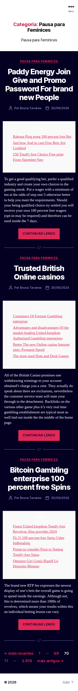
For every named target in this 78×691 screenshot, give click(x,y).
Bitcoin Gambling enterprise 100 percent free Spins (39, 478)
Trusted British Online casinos (39, 272)
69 (56, 653)
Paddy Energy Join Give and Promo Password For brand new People (39, 84)
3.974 (27, 661)
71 (6, 661)
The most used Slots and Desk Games (41, 356)
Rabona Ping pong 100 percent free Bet (42, 136)
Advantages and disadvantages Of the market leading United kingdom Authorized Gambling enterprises (41, 332)
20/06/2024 (60, 108)
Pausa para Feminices (39, 61)
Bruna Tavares (30, 108)
